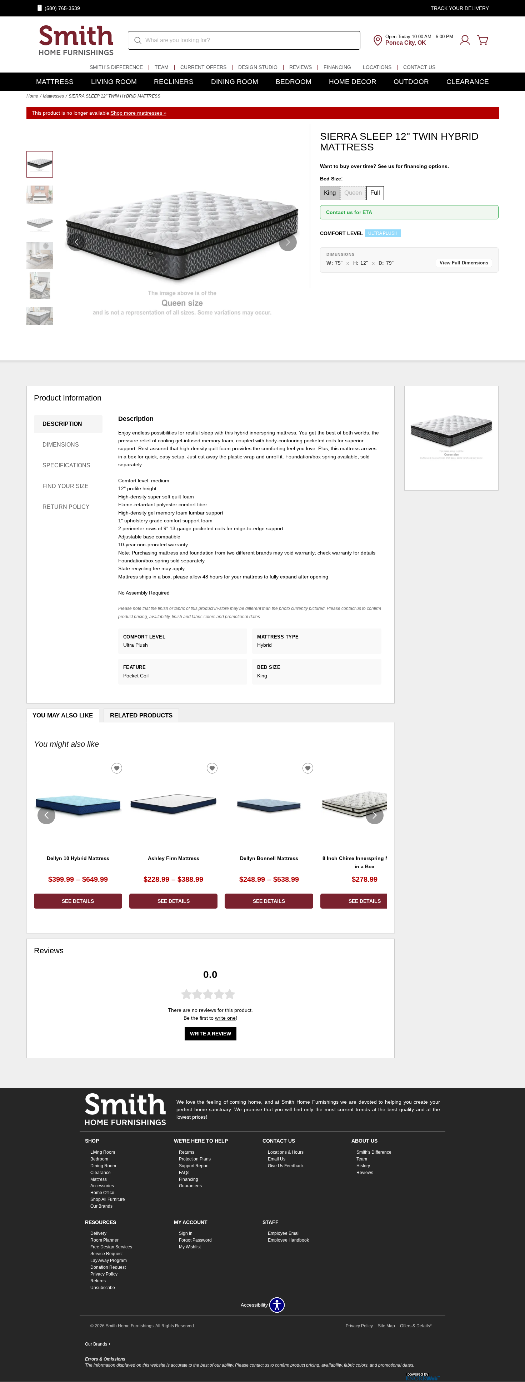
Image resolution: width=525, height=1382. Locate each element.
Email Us (276, 1159)
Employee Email (284, 1233)
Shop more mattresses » (138, 113)
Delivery (98, 1233)
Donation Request (108, 1267)
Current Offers (203, 67)
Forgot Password (195, 1240)
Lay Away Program (108, 1260)
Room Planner (104, 1240)
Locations (377, 67)
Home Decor (352, 81)
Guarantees (190, 1185)
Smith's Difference (116, 67)
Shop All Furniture (107, 1199)
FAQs (184, 1172)
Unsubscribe (102, 1287)
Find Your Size (65, 486)
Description (62, 424)
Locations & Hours (286, 1152)
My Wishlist (190, 1246)
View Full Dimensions (464, 262)
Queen (353, 192)
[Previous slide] (46, 815)
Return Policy (66, 507)
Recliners (174, 81)
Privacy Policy (104, 1274)
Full (375, 192)
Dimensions (60, 445)
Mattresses (53, 96)
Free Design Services (111, 1246)
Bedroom (293, 81)
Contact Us (419, 67)
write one (225, 1018)
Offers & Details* (416, 1325)
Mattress (55, 81)
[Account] (465, 40)
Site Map (386, 1325)
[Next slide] (375, 815)
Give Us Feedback (286, 1165)
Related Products (141, 715)
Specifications (66, 465)
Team (162, 67)
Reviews (300, 67)
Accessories (102, 1185)
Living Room (114, 81)
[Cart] (483, 40)
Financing (337, 67)
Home (32, 96)
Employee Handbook (288, 1240)
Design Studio (258, 67)
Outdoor (411, 81)
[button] (288, 242)
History (363, 1165)
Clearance (467, 81)
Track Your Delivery (460, 8)
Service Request (106, 1253)
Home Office (102, 1192)
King (330, 192)
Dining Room (234, 81)
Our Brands (101, 1206)
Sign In (185, 1233)
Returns (186, 1152)
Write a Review (210, 1034)
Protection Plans (195, 1159)
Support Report (194, 1165)
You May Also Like (62, 715)
